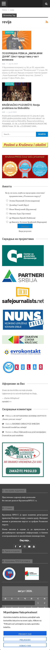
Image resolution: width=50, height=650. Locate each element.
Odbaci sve (25, 645)
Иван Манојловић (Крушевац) (22, 209)
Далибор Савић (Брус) (19, 205)
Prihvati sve (25, 634)
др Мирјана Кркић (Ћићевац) (22, 218)
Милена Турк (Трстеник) (20, 213)
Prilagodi (25, 640)
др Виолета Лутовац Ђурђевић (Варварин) (28, 222)
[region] (25, 629)
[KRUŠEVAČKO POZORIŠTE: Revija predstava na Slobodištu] (16, 91)
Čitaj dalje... (25, 540)
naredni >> (7, 401)
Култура (9, 32)
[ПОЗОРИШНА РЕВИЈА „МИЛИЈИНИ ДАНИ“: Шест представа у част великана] (16, 40)
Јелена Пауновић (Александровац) (24, 201)
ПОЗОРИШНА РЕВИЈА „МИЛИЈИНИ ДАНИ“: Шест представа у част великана (22, 56)
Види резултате (25, 231)
